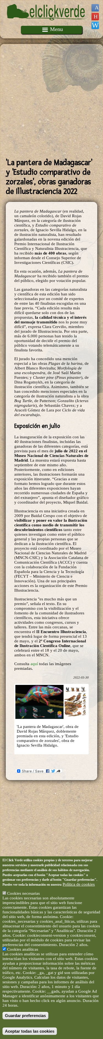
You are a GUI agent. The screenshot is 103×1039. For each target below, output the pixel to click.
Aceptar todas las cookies (29, 1031)
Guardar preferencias (25, 1015)
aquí (34, 664)
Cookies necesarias (23, 893)
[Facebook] (95, 8)
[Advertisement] (51, 101)
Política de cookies (79, 884)
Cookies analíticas (22, 949)
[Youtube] (95, 16)
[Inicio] (46, 23)
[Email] (95, 25)
